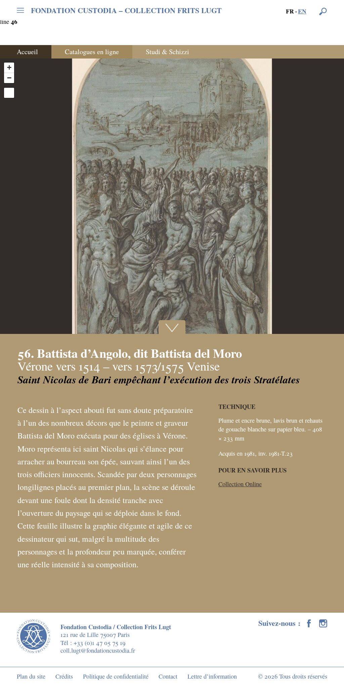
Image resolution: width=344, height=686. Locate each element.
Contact (168, 676)
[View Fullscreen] (9, 93)
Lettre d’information (212, 676)
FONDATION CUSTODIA (126, 10)
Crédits (64, 676)
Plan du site (31, 676)
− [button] (9, 78)
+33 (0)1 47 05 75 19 (99, 643)
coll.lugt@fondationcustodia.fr (97, 650)
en (302, 11)
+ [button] (9, 67)
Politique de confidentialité (115, 676)
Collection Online (240, 484)
